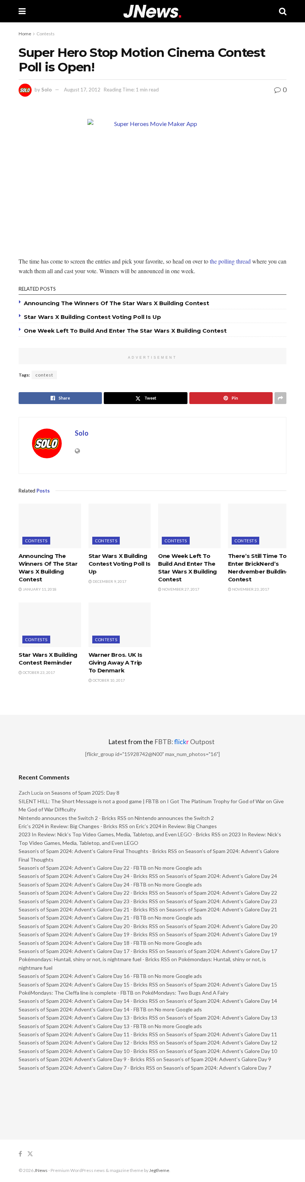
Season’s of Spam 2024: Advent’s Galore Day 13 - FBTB (83, 1026)
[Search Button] (282, 11)
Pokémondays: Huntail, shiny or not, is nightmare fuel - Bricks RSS (94, 959)
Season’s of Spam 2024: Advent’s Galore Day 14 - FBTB (83, 1009)
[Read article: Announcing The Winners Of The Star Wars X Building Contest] (50, 526)
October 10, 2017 (108, 680)
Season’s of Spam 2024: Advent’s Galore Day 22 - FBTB (83, 868)
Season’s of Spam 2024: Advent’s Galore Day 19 (221, 934)
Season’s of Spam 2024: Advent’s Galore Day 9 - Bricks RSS (87, 1059)
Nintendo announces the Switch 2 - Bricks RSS (72, 818)
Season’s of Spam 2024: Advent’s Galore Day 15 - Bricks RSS (88, 984)
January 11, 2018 (39, 589)
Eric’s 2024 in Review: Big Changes (176, 826)
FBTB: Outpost (184, 742)
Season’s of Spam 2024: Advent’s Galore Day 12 (221, 1042)
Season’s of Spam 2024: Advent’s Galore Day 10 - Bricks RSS (88, 1051)
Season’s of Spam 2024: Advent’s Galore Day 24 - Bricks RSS (88, 876)
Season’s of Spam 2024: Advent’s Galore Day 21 (221, 909)
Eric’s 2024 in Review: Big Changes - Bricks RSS (73, 826)
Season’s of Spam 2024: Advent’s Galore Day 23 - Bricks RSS (88, 901)
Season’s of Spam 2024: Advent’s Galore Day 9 (217, 1059)
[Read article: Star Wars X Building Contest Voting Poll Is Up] (120, 526)
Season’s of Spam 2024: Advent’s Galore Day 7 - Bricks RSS (87, 1068)
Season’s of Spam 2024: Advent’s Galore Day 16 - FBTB (83, 976)
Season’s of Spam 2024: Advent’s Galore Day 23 (221, 901)
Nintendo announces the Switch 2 (174, 818)
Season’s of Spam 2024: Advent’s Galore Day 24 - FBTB (83, 884)
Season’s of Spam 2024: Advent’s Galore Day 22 (221, 892)
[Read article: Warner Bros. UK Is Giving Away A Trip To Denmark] (120, 625)
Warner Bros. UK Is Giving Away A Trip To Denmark (116, 662)
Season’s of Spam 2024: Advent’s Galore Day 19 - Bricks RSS (88, 934)
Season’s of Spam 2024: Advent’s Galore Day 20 (221, 926)
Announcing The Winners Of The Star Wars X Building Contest (116, 303)
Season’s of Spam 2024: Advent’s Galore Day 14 (221, 1001)
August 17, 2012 (82, 90)
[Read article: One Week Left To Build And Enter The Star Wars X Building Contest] (189, 526)
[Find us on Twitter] (30, 1154)
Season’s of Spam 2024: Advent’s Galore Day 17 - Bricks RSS (88, 951)
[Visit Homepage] (152, 11)
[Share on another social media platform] (280, 398)
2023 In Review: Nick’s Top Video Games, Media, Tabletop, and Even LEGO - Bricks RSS (120, 834)
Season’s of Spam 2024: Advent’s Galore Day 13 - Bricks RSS (88, 1017)
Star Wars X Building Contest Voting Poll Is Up (92, 316)
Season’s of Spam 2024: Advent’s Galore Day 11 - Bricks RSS (88, 1034)
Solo (46, 90)
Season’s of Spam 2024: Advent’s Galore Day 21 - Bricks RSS (88, 909)
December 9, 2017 (109, 581)
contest (44, 375)
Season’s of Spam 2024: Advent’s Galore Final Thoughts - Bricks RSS (98, 851)
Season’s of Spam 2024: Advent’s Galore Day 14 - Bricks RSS (88, 1001)
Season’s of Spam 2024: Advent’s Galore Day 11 (221, 1034)
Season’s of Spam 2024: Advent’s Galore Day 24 (221, 876)
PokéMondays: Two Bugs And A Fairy (185, 992)
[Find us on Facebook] (20, 1154)
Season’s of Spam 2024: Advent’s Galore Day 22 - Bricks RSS (88, 892)
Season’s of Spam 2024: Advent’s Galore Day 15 (221, 984)
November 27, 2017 (180, 589)
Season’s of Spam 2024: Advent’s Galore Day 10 (221, 1051)
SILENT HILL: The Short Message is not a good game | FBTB (89, 801)
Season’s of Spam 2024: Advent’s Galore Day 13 (221, 1017)
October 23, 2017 (38, 672)
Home (25, 33)
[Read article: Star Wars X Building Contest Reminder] (50, 625)
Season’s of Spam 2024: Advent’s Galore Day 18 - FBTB (83, 943)
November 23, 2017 (250, 589)
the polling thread (230, 261)
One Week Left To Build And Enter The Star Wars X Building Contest (125, 330)
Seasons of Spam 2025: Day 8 (85, 792)
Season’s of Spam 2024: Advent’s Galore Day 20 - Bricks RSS (88, 926)
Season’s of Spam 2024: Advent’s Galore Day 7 (217, 1068)
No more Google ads (178, 868)
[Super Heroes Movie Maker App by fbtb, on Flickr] (152, 184)
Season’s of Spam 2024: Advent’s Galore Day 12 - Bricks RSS (88, 1042)
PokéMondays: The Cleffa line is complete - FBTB (76, 992)
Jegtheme (159, 1170)
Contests (45, 33)
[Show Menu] (22, 11)
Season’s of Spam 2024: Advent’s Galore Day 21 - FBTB (83, 917)
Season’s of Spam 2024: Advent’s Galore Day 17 (221, 951)
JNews (41, 1170)
